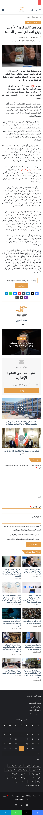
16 (4, 739)
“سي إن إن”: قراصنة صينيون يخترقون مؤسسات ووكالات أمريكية (11, 623)
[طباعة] (17, 297)
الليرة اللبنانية (13, 774)
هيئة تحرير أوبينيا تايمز (34, 714)
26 (27, 749)
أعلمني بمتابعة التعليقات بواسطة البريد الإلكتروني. (23, 534)
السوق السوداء (36, 774)
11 (32, 739)
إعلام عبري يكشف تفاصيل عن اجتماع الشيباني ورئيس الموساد (32, 571)
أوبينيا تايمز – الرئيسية (34, 696)
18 (33, 744)
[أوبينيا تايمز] (21, 9)
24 (38, 749)
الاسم (39, 497)
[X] (32, 293)
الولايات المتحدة (35, 778)
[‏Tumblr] (23, 293)
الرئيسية (37, 17)
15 (10, 739)
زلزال (38, 781)
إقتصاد (29, 22)
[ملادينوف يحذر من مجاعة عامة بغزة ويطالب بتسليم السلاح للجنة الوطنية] (31, 637)
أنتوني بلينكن (36, 766)
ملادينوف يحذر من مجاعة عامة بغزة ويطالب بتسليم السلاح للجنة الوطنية (33, 647)
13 (21, 739)
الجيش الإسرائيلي (23, 770)
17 (38, 744)
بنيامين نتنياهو (24, 778)
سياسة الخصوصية (35, 703)
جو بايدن (14, 778)
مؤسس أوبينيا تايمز (34, 710)
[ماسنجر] (15, 293)
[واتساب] (10, 293)
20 (21, 744)
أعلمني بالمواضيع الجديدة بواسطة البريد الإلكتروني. (23, 539)
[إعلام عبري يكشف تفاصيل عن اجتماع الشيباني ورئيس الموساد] (31, 561)
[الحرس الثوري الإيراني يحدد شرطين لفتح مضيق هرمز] (31, 613)
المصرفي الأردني (27, 169)
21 (16, 744)
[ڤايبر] (26, 297)
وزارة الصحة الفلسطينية (33, 785)
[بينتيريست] (19, 293)
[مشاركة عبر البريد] (21, 297)
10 (38, 739)
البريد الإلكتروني (35, 507)
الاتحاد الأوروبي (36, 770)
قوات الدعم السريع (20, 781)
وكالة (33, 86)
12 (27, 739)
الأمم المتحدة (12, 766)
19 (27, 744)
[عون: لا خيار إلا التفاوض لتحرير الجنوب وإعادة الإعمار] (11, 663)
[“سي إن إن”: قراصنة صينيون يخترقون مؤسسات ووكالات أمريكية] (11, 613)
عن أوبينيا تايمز (36, 707)
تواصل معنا (37, 699)
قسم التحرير (34, 37)
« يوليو (39, 759)
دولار (7, 778)
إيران (20, 766)
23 (5, 744)
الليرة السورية (24, 774)
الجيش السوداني (10, 770)
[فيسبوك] (37, 293)
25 (33, 749)
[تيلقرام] (6, 293)
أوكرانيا (27, 766)
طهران (31, 781)
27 (21, 749)
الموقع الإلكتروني (36, 516)
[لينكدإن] (28, 293)
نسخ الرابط (21, 286)
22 (10, 744)
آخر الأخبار (29, 17)
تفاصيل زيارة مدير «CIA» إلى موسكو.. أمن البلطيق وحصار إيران (22, 344)
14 (16, 739)
